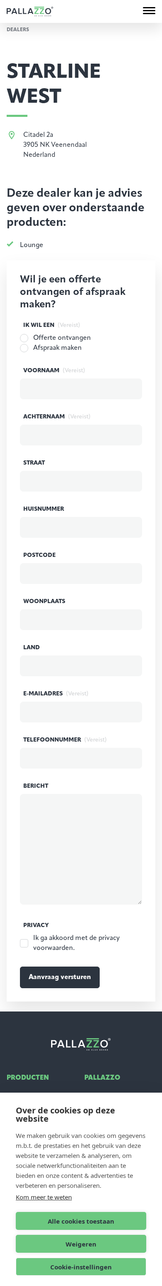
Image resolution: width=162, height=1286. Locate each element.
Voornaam (54, 371)
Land (31, 648)
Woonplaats (44, 601)
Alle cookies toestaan (81, 1221)
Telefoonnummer (65, 740)
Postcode (39, 555)
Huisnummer (43, 509)
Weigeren (81, 1244)
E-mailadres (55, 694)
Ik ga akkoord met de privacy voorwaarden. (76, 943)
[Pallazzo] (30, 11)
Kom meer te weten (44, 1197)
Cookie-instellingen (81, 1267)
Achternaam (57, 417)
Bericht (35, 786)
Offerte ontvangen (62, 338)
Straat (34, 463)
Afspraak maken (57, 348)
